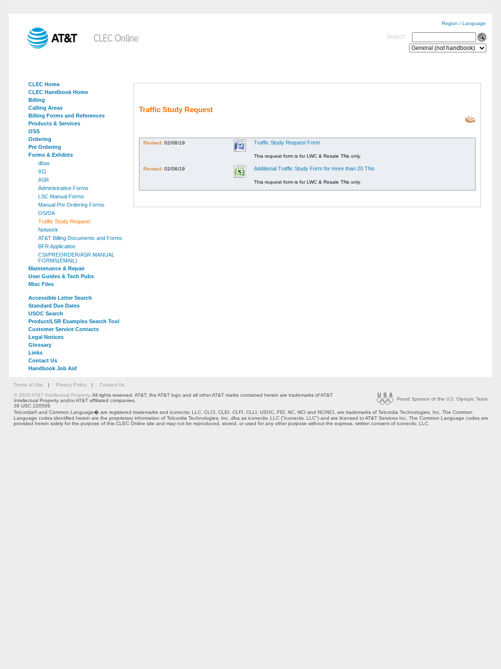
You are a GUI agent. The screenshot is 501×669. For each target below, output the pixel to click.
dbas (44, 163)
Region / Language (464, 23)
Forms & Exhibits (50, 155)
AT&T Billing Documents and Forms (80, 238)
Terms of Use (28, 384)
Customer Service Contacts (63, 329)
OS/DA (46, 213)
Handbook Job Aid (52, 368)
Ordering (39, 139)
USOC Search (45, 313)
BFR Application (56, 246)
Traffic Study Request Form (287, 142)
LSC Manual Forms (61, 196)
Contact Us (42, 360)
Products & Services (54, 123)
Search (396, 36)
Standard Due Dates (54, 306)
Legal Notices (46, 337)
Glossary (39, 345)
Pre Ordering (44, 147)
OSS (34, 131)
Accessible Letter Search (60, 298)
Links (35, 353)
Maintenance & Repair (56, 268)
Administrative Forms (63, 188)
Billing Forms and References (66, 116)
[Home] (45, 46)
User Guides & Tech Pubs (61, 276)
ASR (43, 180)
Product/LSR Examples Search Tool (73, 321)
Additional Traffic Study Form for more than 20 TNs (314, 168)
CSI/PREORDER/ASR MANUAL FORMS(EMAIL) (76, 257)
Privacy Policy (71, 384)
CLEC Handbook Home (58, 92)
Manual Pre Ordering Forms (71, 205)
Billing (36, 100)
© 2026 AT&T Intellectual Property (52, 395)
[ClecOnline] (117, 46)
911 (42, 171)
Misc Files (41, 284)
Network (48, 230)
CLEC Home (44, 84)
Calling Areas (45, 108)
